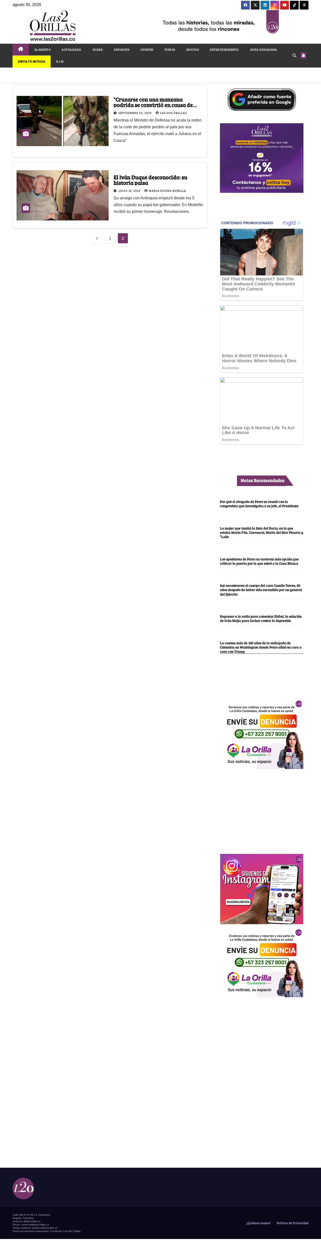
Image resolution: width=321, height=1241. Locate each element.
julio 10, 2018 (129, 191)
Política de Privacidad (292, 1223)
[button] (294, 55)
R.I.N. (60, 61)
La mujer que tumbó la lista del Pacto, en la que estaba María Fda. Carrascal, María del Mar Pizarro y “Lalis (261, 532)
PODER (97, 49)
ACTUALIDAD (71, 49)
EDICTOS (192, 49)
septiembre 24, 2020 (135, 113)
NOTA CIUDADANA (263, 49)
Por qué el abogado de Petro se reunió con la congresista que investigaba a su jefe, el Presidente (259, 503)
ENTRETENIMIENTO (224, 49)
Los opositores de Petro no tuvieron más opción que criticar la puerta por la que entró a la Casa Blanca (259, 561)
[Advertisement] (261, 808)
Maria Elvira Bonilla (167, 191)
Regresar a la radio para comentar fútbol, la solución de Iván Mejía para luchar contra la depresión (261, 618)
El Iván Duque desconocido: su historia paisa (150, 179)
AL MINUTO (42, 49)
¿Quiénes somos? (258, 1223)
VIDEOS (169, 49)
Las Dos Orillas (173, 113)
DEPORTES (121, 49)
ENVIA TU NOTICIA (31, 61)
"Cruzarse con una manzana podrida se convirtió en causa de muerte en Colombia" (153, 104)
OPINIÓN (146, 49)
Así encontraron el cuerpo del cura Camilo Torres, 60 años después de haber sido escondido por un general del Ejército (261, 590)
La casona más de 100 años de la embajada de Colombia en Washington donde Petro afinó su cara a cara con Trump (260, 647)
